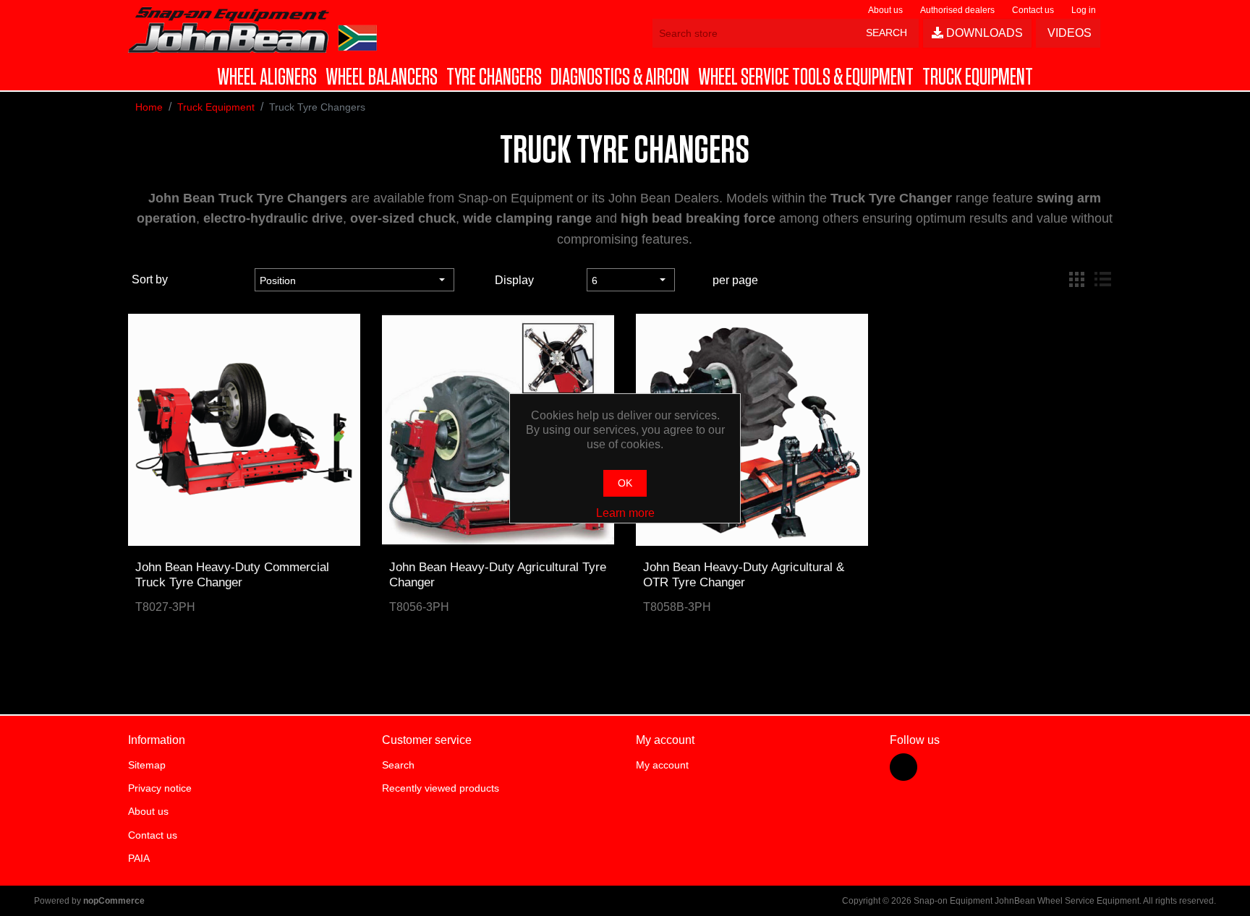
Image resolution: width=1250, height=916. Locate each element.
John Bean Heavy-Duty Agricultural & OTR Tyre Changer (743, 574)
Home (149, 107)
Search (398, 765)
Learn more (625, 513)
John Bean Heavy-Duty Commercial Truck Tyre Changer (232, 574)
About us (885, 10)
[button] (267, 77)
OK (625, 483)
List (1102, 279)
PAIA (139, 858)
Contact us (1033, 10)
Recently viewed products (440, 788)
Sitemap (147, 765)
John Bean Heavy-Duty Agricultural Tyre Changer (497, 574)
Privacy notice (160, 788)
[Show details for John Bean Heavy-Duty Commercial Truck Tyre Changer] (244, 430)
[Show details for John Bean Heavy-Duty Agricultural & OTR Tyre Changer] (752, 430)
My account (662, 765)
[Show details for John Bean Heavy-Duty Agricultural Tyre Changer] (498, 430)
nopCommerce (114, 901)
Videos (1068, 33)
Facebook (903, 767)
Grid (1076, 279)
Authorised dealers (957, 10)
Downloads (983, 33)
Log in (1083, 10)
